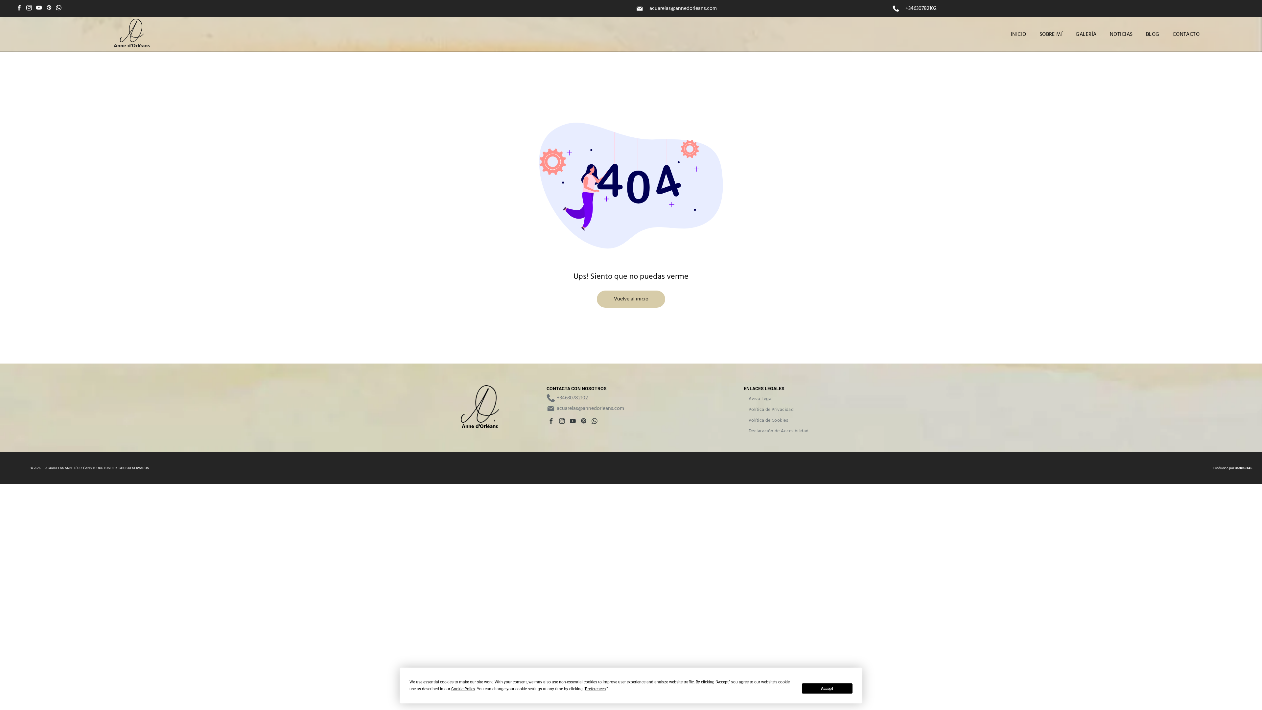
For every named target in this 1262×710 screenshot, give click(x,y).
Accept (827, 688)
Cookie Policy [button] (463, 689)
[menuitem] (1018, 34)
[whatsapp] (59, 8)
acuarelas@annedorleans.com (683, 8)
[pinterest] (49, 8)
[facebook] (19, 8)
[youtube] (39, 8)
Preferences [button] (595, 689)
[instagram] (29, 8)
